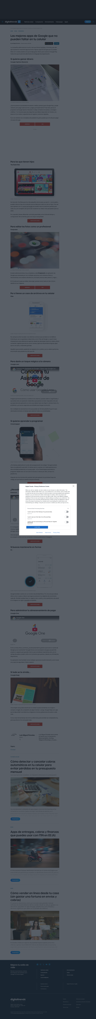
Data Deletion (39, 532)
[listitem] (48, 508)
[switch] (67, 512)
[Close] (74, 486)
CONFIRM (37, 527)
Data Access (48, 532)
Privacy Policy (56, 532)
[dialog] (48, 509)
